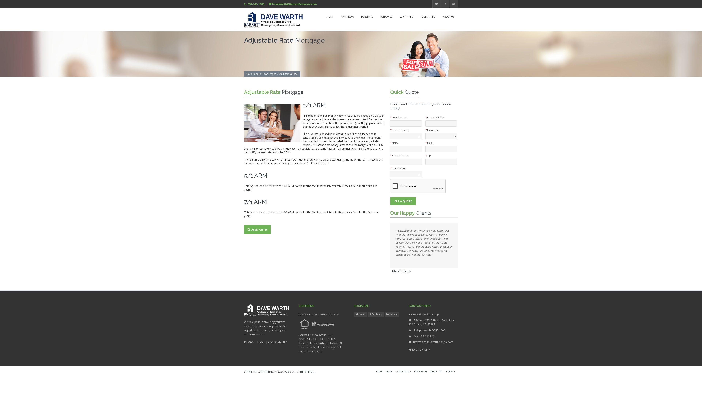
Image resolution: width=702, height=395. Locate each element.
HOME (379, 371)
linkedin (393, 314)
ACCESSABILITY (277, 342)
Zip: (428, 155)
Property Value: (434, 117)
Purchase (367, 16)
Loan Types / (270, 73)
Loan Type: (432, 130)
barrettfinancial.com (310, 351)
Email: (429, 142)
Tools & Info (428, 16)
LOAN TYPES (420, 371)
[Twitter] (437, 4)
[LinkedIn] (454, 4)
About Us (448, 16)
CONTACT (450, 371)
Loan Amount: (398, 117)
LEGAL (261, 342)
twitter (361, 314)
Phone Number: (400, 155)
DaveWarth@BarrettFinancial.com (294, 4)
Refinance (386, 16)
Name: (394, 142)
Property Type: (399, 130)
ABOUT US (435, 371)
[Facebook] (445, 4)
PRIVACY (249, 342)
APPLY (389, 371)
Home (330, 16)
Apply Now (347, 16)
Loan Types (406, 16)
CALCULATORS (403, 371)
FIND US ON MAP (419, 349)
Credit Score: (398, 168)
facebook (376, 314)
